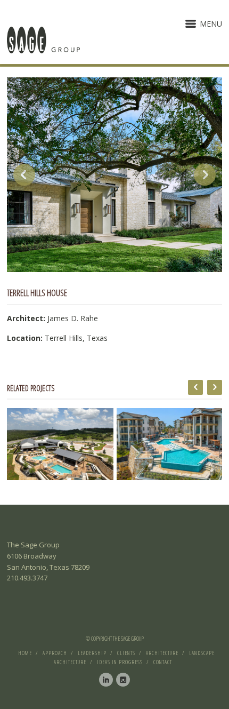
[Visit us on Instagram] (123, 679)
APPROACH (55, 653)
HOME (25, 653)
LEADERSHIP (92, 653)
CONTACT (162, 662)
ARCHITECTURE (162, 653)
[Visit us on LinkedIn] (106, 679)
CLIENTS (126, 653)
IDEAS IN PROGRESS (120, 662)
